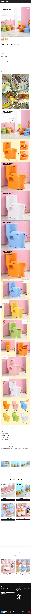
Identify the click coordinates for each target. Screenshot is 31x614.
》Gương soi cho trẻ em (4, 439)
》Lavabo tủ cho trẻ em (4, 441)
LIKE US (17, 602)
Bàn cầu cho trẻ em (7, 54)
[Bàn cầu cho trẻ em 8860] (25, 464)
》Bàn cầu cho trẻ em (4, 429)
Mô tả (3, 61)
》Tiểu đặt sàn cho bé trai (4, 433)
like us (2, 602)
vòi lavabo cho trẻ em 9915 (7, 573)
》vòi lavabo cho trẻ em (4, 437)
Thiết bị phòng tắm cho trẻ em (14, 54)
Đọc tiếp (23, 519)
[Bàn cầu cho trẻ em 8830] (15, 464)
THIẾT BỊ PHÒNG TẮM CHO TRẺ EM (15, 427)
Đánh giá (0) (7, 61)
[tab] (2, 62)
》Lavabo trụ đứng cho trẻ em (5, 435)
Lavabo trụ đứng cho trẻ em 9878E (23, 573)
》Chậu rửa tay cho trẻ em (4, 431)
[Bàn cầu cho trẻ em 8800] (5, 464)
